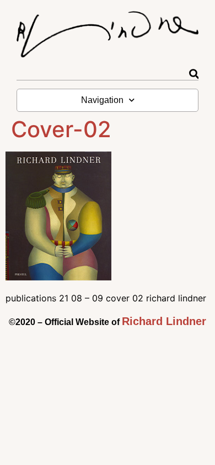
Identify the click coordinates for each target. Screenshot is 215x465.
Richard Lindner (164, 321)
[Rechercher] (193, 74)
